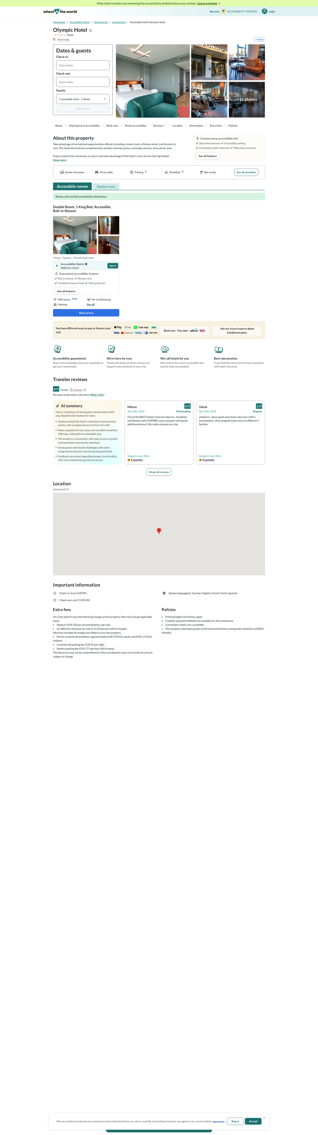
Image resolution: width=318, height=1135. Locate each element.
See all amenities (246, 172)
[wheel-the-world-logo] (60, 11)
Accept (253, 1121)
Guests (60, 90)
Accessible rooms (72, 186)
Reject (235, 1121)
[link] (58, 125)
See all (90, 304)
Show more (59, 159)
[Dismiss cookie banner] (264, 1117)
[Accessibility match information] (86, 264)
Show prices (83, 108)
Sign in (112, 265)
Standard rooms (106, 186)
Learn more (218, 1121)
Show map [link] (63, 39)
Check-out (63, 73)
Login (272, 11)
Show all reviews (159, 472)
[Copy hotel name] (91, 30)
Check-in (62, 57)
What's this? (97, 394)
